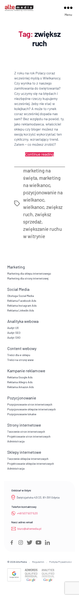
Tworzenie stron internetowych (26, 431)
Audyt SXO (13, 337)
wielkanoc (33, 207)
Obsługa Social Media (20, 295)
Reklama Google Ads (20, 377)
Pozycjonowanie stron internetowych (29, 404)
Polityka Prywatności (60, 561)
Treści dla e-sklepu (18, 355)
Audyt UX (13, 328)
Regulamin (38, 561)
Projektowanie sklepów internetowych (30, 463)
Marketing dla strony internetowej (27, 278)
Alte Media (21, 561)
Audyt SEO (13, 332)
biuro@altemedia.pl (29, 528)
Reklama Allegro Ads (20, 382)
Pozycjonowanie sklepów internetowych (31, 409)
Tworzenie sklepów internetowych (27, 458)
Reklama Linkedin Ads (20, 310)
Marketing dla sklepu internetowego (29, 273)
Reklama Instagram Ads (22, 305)
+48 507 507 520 (27, 513)
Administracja (16, 441)
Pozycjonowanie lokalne (21, 414)
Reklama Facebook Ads (21, 300)
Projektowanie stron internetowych (28, 436)
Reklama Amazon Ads (20, 387)
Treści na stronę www (20, 360)
